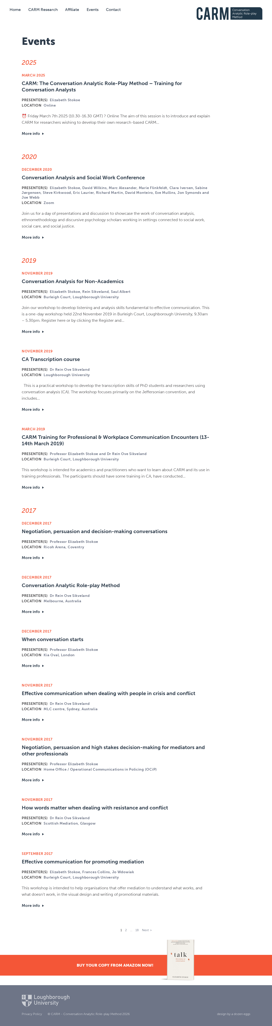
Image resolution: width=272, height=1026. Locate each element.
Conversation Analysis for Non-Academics (73, 281)
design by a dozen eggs (233, 1014)
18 (137, 930)
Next (145, 930)
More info (31, 133)
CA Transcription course (51, 359)
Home (15, 9)
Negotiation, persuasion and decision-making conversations (94, 531)
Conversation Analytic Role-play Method (71, 585)
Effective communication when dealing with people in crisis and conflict (108, 693)
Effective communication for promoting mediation (83, 862)
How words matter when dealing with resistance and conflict (95, 808)
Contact (113, 9)
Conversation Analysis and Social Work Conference (83, 178)
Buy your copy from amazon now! (115, 965)
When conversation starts (52, 639)
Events (93, 9)
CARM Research (43, 9)
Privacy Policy (32, 1014)
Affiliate (72, 9)
